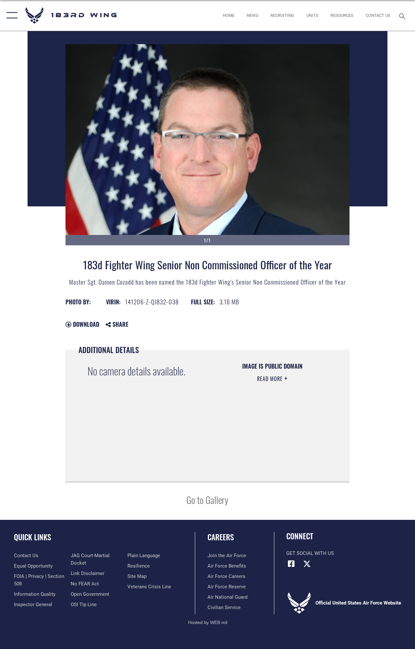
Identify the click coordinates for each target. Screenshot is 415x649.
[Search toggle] (403, 15)
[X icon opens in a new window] (307, 564)
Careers (221, 537)
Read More (270, 379)
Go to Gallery (207, 500)
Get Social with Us (310, 553)
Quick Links (32, 537)
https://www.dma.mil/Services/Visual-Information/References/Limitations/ (264, 443)
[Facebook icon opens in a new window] (291, 564)
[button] (10, 15)
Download (85, 324)
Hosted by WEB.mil (207, 622)
